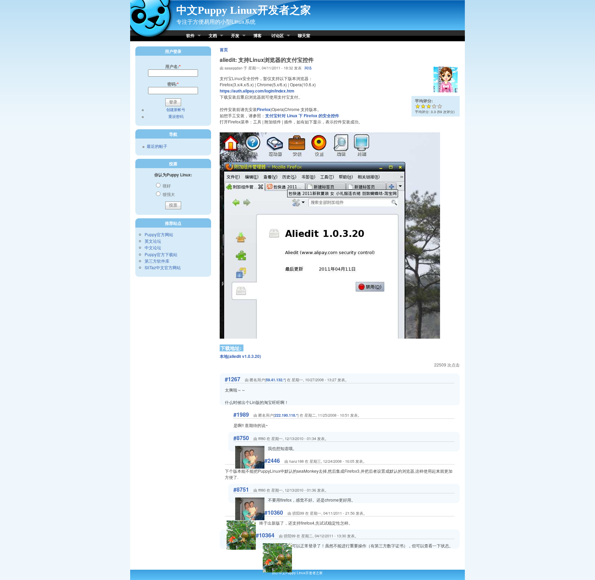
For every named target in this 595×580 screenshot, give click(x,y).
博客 (257, 35)
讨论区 (275, 36)
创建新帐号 (175, 109)
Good (428, 106)
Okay (423, 106)
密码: (173, 84)
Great (432, 106)
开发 (232, 36)
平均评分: (424, 101)
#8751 (241, 489)
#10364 (265, 535)
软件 (188, 36)
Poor (417, 106)
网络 (308, 67)
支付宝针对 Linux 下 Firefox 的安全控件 (302, 115)
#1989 (241, 414)
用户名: (173, 66)
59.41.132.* (275, 379)
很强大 (168, 194)
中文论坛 (153, 247)
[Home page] (151, 38)
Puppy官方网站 (159, 234)
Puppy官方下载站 (161, 254)
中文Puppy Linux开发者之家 (243, 10)
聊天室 (304, 35)
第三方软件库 (157, 261)
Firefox (264, 109)
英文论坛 (153, 241)
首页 (224, 49)
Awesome (439, 106)
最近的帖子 (157, 146)
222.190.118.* (286, 415)
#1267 (232, 379)
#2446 (272, 460)
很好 (166, 185)
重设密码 (176, 116)
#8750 (241, 438)
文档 (210, 36)
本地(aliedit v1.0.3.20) (240, 356)
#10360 (273, 512)
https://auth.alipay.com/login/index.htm (257, 91)
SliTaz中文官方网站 (163, 267)
